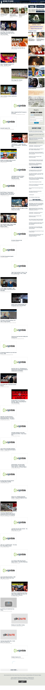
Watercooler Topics (19, 306)
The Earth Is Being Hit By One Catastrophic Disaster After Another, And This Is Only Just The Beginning (7, 514)
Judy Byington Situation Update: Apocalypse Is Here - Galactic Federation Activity (17, 177)
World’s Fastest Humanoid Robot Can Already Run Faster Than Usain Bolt (18, 305)
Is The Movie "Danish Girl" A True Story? (4, 14)
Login (41, 1)
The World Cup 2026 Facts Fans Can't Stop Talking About (35, 77)
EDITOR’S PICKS (36, 128)
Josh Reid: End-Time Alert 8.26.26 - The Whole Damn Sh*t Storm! (19, 529)
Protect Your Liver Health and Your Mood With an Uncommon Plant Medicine (36, 185)
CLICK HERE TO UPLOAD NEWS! (40, 11)
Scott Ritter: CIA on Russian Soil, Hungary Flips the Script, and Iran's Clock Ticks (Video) (7, 33)
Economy (5, 162)
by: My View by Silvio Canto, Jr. (4, 322)
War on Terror (9, 291)
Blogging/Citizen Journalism (21, 114)
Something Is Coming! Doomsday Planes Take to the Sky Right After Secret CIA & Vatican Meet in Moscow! (19, 594)
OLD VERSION (40, 6)
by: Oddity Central (13, 306)
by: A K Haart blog (3, 97)
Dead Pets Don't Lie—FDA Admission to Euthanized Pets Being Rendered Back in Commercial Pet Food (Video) (19, 369)
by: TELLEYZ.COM (14, 114)
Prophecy (7, 66)
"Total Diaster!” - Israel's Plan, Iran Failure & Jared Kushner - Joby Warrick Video (19, 145)
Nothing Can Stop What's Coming (18, 625)
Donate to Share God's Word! (36, 28)
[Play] (36, 18)
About (5, 675)
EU (6, 97)
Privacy (18, 675)
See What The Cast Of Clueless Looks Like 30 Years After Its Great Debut (36, 55)
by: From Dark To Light (3, 643)
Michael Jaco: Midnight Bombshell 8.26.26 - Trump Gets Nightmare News (19, 497)
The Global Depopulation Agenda (6, 256)
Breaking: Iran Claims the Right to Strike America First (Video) (19, 209)
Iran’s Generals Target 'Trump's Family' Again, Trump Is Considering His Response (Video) (8, 225)
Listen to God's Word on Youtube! (36, 26)
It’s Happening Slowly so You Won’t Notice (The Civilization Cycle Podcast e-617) (35, 170)
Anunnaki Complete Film (5, 128)
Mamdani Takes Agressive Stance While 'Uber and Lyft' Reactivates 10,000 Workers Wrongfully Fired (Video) (36, 235)
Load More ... (14, 670)
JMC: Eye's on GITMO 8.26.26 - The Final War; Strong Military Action (8, 545)
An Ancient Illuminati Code (16, 240)
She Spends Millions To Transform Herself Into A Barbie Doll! (40, 40)
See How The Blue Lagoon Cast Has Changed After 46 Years (14, 15)
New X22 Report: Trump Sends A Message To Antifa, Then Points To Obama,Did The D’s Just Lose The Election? (7, 194)
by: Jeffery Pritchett (3, 66)
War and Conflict (6, 35)
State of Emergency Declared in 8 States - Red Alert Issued (7, 64)
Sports (20, 81)
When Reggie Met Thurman (16, 80)
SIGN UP (32, 114)
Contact (15, 675)
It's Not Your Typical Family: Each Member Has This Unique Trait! (35, 88)
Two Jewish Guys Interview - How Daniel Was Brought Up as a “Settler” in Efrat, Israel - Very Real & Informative (36, 174)
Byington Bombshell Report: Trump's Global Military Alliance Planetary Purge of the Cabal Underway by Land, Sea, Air (36, 139)
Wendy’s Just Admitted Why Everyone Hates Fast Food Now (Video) (8, 161)
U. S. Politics (17, 274)
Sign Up (43, 1)
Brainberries (2, 16)
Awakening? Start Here (21, 338)
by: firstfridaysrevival (14, 338)
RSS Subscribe (35, 675)
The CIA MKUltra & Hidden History (34, 197)
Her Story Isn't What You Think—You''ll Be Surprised (23, 15)
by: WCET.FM (13, 241)
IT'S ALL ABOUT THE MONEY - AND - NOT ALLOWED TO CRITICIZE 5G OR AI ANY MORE (7, 289)
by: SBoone (2, 35)
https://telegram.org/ (40, 100)
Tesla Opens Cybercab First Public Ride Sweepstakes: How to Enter (35, 192)
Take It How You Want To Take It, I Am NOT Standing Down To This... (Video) (19, 273)
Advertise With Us (9, 675)
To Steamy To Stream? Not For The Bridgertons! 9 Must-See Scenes (34, 66)
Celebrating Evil (31, 194)
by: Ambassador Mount (3, 291)
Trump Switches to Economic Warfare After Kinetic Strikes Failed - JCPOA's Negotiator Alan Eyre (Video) (35, 228)
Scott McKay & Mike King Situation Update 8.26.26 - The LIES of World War (19, 561)
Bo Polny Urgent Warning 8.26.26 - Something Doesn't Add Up (7, 481)
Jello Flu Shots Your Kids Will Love (18, 48)
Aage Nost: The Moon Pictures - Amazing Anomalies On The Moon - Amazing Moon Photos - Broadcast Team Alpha (7, 418)
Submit (36, 122)
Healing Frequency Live (16, 657)
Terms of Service (22, 675)
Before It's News (8, 1)
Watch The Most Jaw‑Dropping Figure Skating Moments (31, 40)
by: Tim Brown (13, 274)
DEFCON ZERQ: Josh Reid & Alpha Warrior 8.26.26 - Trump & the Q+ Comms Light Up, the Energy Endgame (19, 465)
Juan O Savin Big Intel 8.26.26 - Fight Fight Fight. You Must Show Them (7, 577)
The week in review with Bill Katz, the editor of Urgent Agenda (7, 321)
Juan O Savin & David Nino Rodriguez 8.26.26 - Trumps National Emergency (8, 449)
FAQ (13, 675)
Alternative (17, 241)
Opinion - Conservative (13, 322)
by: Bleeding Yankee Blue (15, 81)
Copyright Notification (29, 675)
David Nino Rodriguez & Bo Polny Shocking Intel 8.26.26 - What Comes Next (18, 433)
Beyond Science (9, 643)
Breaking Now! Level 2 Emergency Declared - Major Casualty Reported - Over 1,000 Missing (19, 401)
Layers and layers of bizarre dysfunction (8, 96)
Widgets (39, 675)
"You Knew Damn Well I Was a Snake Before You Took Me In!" (7, 641)
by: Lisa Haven (13, 596)
